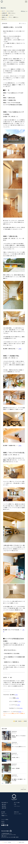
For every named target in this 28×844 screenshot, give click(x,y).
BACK (19, 721)
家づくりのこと (12, 13)
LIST (16, 721)
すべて (3, 11)
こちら (16, 694)
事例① (4, 460)
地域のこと (4, 17)
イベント (11, 15)
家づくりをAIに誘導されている (19, 746)
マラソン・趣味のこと (13, 17)
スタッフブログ (10, 11)
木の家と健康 (5, 15)
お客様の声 (4, 13)
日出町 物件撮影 (16, 768)
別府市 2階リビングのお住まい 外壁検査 (19, 736)
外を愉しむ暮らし (16, 757)
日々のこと (4, 19)
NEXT (25, 721)
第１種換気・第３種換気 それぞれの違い (19, 780)
